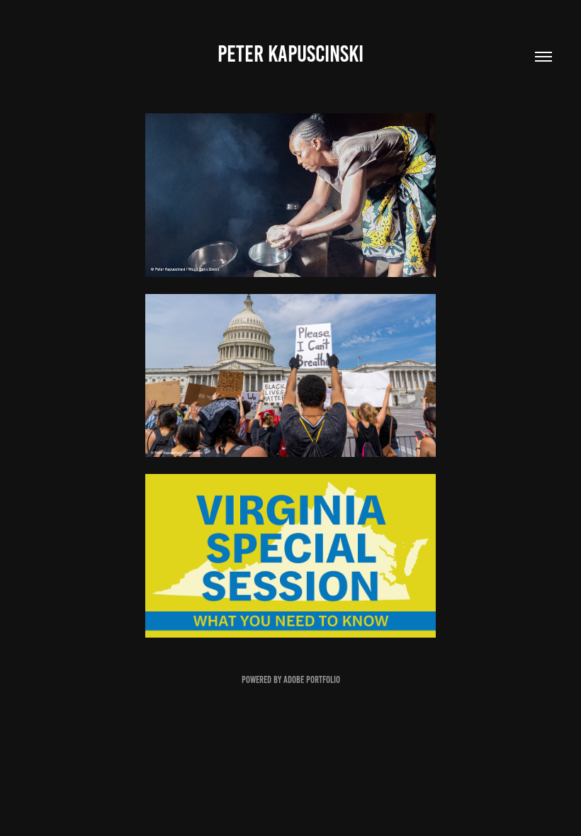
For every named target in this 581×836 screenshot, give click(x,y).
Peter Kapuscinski (290, 54)
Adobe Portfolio (311, 679)
